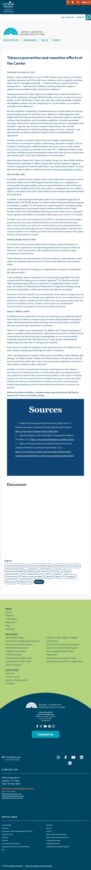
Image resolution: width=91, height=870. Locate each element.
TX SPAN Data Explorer (17, 647)
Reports (59, 576)
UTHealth (10, 683)
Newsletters (52, 654)
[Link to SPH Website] (11, 758)
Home (8, 612)
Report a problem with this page (38, 866)
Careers (5, 840)
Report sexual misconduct (56, 834)
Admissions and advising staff (12, 798)
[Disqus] (45, 520)
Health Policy (32, 571)
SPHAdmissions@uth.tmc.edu (12, 794)
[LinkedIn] (81, 757)
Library (48, 828)
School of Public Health (16, 680)
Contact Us (45, 734)
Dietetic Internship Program (19, 644)
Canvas (5, 837)
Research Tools (26, 582)
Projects (9, 615)
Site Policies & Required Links (57, 837)
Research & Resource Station (68, 169)
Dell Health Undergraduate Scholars (23, 641)
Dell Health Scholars (15, 637)
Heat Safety (45, 571)
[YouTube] (73, 757)
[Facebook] (65, 757)
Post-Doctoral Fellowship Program (62, 644)
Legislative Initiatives (15, 651)
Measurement (11, 582)
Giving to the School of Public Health (15, 847)
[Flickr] (69, 763)
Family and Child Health (14, 571)
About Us (10, 673)
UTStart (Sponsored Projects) (57, 847)
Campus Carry (7, 834)
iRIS (3, 850)
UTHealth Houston (53, 843)
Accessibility (6, 825)
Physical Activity (12, 576)
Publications (11, 619)
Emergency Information (11, 843)
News (56, 40)
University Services (53, 840)
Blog (44, 40)
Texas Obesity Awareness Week (61, 658)
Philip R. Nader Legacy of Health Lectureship (61, 639)
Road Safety (61, 566)
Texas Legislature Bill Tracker (60, 651)
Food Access (74, 566)
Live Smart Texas (14, 654)
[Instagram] (58, 757)
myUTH (49, 831)
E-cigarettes (70, 576)
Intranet (49, 825)
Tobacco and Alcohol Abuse (31, 576)
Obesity (67, 571)
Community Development (15, 566)
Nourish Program (14, 664)
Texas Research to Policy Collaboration (64, 661)
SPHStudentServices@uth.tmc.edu (13, 796)
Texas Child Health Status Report (62, 647)
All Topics (39, 582)
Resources (11, 40)
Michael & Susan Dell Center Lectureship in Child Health (19, 660)
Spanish (49, 576)
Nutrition (56, 571)
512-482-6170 (45, 721)
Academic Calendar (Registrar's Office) (17, 831)
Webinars (30, 40)
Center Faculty (13, 676)
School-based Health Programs (41, 566)
